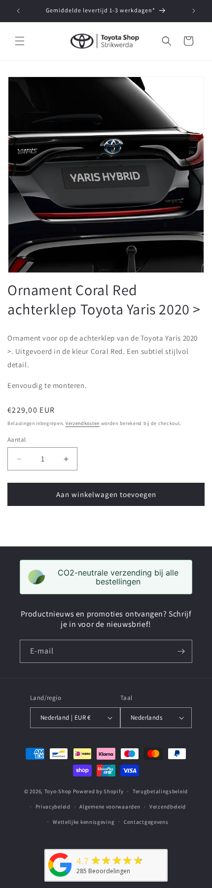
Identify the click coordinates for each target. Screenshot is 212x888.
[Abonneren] (181, 651)
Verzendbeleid (167, 806)
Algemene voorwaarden (109, 806)
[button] (20, 41)
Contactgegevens (146, 821)
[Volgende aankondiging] (194, 11)
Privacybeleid (53, 806)
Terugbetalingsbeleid (160, 791)
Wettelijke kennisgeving (83, 821)
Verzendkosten (83, 423)
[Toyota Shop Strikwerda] (60, 877)
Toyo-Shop (57, 791)
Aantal (16, 439)
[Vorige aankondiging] (18, 11)
